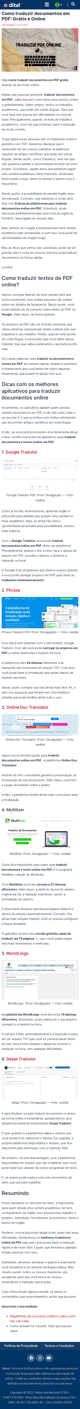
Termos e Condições (59, 1346)
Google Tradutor (22, 452)
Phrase (12, 590)
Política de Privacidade (21, 1346)
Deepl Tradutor (21, 1058)
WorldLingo (17, 953)
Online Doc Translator (28, 707)
